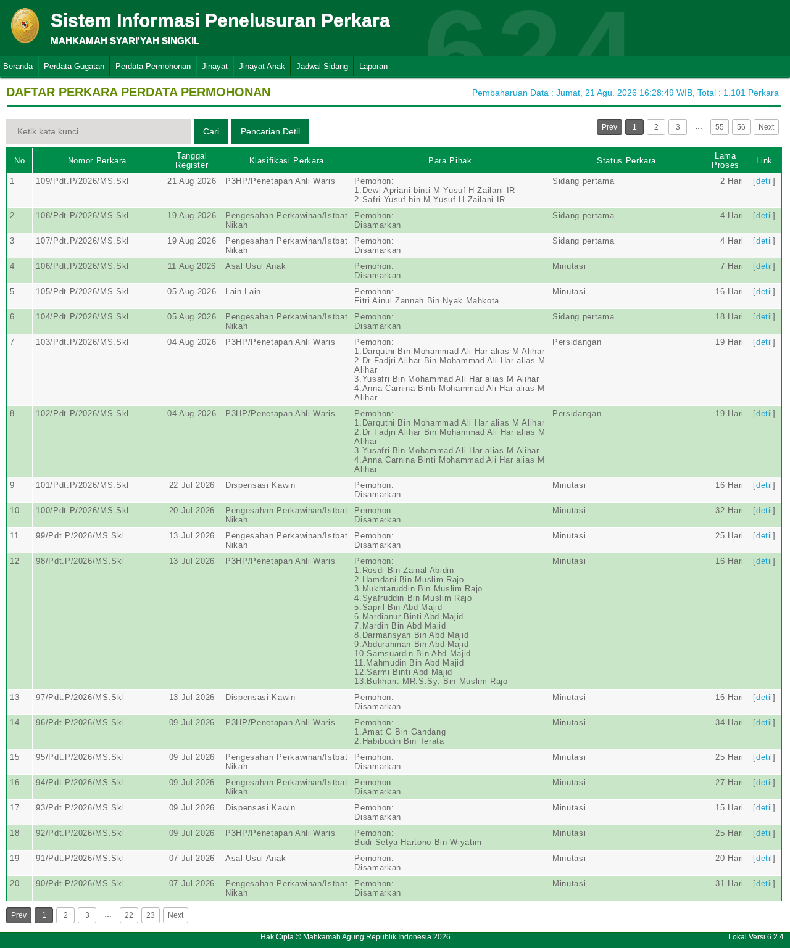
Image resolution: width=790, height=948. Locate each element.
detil (764, 181)
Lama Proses (725, 160)
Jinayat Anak (262, 66)
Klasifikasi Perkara (286, 160)
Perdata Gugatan (74, 66)
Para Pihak (450, 160)
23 (150, 915)
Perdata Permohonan (153, 66)
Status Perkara (626, 160)
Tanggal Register (191, 160)
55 (719, 127)
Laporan (373, 66)
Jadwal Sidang (322, 66)
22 (129, 915)
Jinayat (215, 66)
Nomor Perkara (97, 160)
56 (741, 127)
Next (766, 127)
